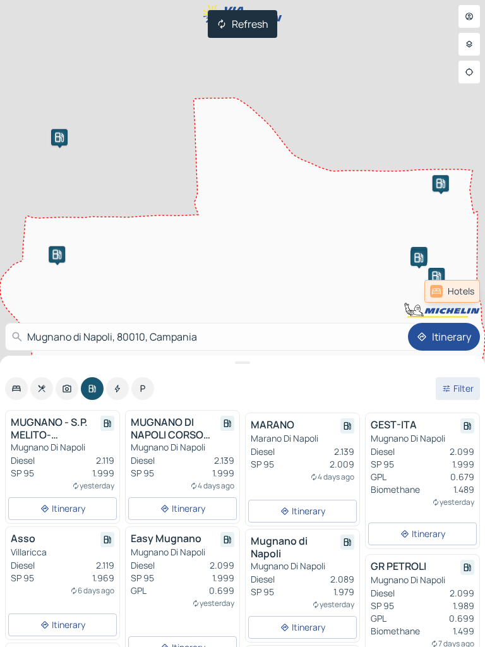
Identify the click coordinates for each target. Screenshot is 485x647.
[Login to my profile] (469, 16)
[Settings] (469, 44)
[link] (452, 291)
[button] (441, 183)
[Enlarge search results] (242, 363)
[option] (16, 388)
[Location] (469, 72)
